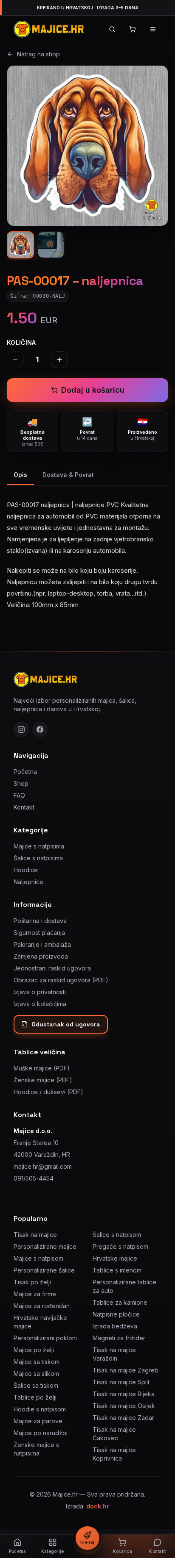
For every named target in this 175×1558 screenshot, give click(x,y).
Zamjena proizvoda (41, 956)
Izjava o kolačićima (40, 1003)
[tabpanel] (87, 549)
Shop (21, 783)
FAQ (19, 795)
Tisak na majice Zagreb (125, 1370)
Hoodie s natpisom (40, 1409)
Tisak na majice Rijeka (124, 1393)
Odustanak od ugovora (65, 1024)
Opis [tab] (20, 474)
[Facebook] (40, 729)
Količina (21, 342)
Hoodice (26, 869)
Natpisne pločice (116, 1314)
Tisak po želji (32, 1282)
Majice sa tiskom (36, 1361)
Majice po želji (34, 1349)
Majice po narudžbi (41, 1432)
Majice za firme (35, 1293)
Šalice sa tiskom (36, 1385)
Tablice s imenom (117, 1270)
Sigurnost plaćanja (39, 932)
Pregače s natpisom (120, 1246)
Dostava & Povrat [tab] (68, 474)
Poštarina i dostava (40, 920)
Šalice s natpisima (38, 858)
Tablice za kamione (120, 1302)
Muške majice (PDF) (42, 1068)
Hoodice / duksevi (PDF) (48, 1091)
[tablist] (87, 475)
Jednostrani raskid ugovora (52, 968)
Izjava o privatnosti (40, 991)
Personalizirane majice (45, 1246)
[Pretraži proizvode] (112, 29)
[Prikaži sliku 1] (20, 244)
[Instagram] (21, 729)
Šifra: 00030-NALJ (37, 296)
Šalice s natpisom (117, 1234)
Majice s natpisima (39, 846)
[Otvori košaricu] (132, 29)
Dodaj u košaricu (92, 389)
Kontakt (24, 807)
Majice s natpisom (38, 1258)
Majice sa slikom (36, 1373)
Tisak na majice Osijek (124, 1405)
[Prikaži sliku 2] (51, 244)
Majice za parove (38, 1421)
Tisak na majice (35, 1234)
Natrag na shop (38, 54)
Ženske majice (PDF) (43, 1080)
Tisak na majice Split (121, 1382)
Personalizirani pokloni (45, 1338)
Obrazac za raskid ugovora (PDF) (61, 980)
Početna (25, 771)
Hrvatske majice (115, 1258)
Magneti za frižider (119, 1338)
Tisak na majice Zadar (123, 1417)
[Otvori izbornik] (152, 29)
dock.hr (97, 1506)
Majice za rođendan (42, 1305)
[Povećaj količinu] (59, 359)
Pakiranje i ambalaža (42, 944)
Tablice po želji (35, 1397)
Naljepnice (28, 881)
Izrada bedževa (115, 1326)
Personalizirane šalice (44, 1270)
